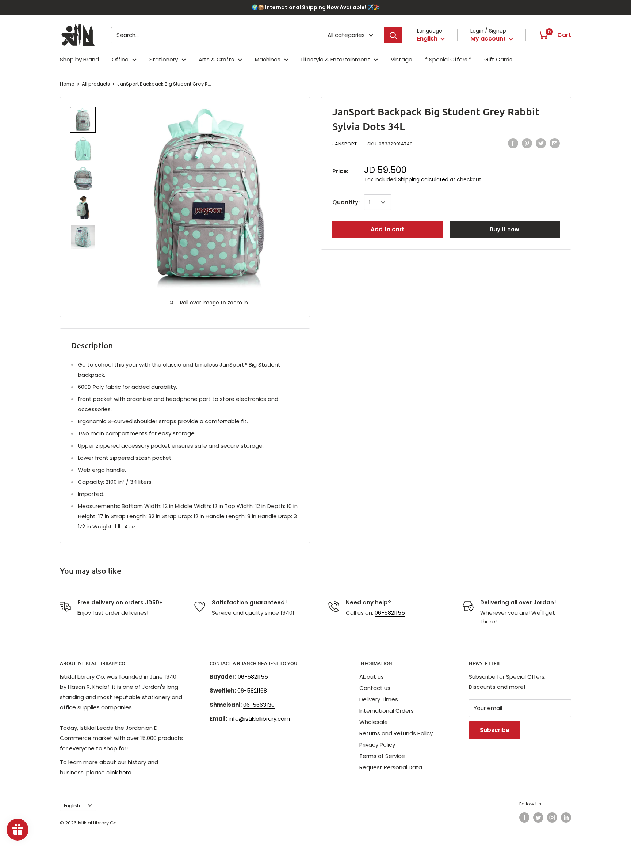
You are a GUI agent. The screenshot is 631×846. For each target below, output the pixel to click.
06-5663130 (259, 705)
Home (67, 83)
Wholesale (373, 722)
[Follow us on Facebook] (524, 817)
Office (120, 59)
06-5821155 (390, 613)
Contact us (374, 688)
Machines (267, 59)
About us (371, 676)
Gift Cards (498, 59)
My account (488, 39)
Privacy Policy (377, 744)
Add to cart (387, 229)
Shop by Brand (79, 59)
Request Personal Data (390, 767)
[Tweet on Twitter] (541, 143)
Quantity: (346, 202)
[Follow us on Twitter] (538, 817)
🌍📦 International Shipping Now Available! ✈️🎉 (316, 7)
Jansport (344, 143)
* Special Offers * (448, 59)
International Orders (386, 710)
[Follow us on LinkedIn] (566, 817)
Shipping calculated (423, 179)
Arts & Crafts (216, 59)
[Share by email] (555, 143)
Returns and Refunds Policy (396, 733)
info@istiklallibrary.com (259, 718)
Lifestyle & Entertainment (335, 59)
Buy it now (504, 229)
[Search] (393, 35)
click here (118, 772)
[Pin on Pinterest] (527, 143)
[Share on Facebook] (513, 143)
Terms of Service (382, 756)
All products (96, 83)
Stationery (163, 59)
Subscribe (494, 730)
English (72, 806)
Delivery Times (378, 699)
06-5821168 (252, 690)
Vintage (401, 59)
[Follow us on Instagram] (552, 817)
